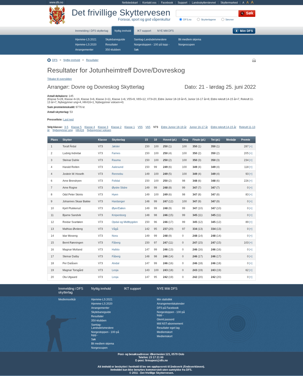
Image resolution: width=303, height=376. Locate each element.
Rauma (116, 160)
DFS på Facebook (168, 307)
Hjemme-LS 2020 (85, 44)
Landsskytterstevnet (204, 2)
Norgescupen (186, 44)
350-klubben (113, 49)
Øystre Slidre (119, 187)
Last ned (68, 119)
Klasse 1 (129, 127)
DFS (54, 60)
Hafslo (116, 249)
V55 (140, 127)
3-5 (66, 127)
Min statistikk (164, 299)
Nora (115, 235)
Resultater (111, 44)
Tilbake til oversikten (59, 79)
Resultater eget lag (168, 327)
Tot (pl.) (215, 139)
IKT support (144, 30)
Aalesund (117, 167)
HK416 (80, 130)
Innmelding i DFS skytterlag (91, 30)
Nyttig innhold (122, 30)
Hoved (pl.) (170, 139)
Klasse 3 (103, 127)
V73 (155, 127)
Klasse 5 (76, 127)
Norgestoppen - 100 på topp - (151, 44)
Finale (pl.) (199, 139)
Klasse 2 (116, 127)
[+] (250, 146)
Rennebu (117, 173)
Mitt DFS (246, 31)
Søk (136, 49)
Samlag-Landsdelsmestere (150, 39)
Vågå (115, 228)
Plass (54, 139)
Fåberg (116, 242)
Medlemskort (164, 332)
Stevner (229, 19)
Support (182, 2)
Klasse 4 (90, 127)
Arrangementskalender (171, 303)
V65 (148, 127)
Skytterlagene (208, 19)
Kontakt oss (149, 2)
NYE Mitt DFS (165, 30)
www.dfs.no (56, 2)
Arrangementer (84, 49)
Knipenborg (119, 215)
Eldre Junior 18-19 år (174, 127)
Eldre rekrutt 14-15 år (223, 127)
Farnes (116, 153)
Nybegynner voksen (99, 130)
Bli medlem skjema (189, 39)
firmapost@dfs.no (156, 360)
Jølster (116, 146)
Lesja (115, 270)
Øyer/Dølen (119, 208)
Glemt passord (165, 319)
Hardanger (118, 201)
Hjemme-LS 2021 (85, 39)
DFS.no (187, 19)
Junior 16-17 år (198, 127)
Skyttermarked (229, 2)
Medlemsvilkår (67, 299)
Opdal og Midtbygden (125, 222)
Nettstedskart (130, 2)
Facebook (167, 2)
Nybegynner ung (63, 130)
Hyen (115, 194)
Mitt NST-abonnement (170, 323)
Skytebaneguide (115, 39)
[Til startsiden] (59, 16)
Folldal (116, 180)
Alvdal (115, 263)
